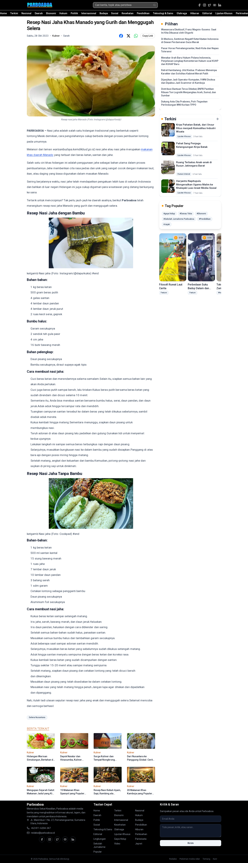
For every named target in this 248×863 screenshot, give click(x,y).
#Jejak (166, 224)
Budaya (104, 13)
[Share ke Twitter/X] (128, 36)
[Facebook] (199, 5)
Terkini (14, 13)
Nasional (26, 13)
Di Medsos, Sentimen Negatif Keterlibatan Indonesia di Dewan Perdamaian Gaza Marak (189, 41)
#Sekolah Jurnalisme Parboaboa (178, 219)
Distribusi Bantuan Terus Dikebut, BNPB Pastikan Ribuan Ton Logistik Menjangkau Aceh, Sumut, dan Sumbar (188, 92)
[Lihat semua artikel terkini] (217, 119)
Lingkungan (99, 839)
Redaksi (173, 859)
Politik (74, 13)
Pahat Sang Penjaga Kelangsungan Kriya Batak (192, 145)
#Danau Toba (186, 213)
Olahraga (182, 13)
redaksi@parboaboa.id (43, 832)
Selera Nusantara (37, 717)
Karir (215, 859)
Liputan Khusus (223, 13)
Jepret (138, 843)
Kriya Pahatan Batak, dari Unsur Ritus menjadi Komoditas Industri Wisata (196, 128)
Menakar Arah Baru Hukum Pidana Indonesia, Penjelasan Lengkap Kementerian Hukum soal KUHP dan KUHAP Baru (189, 61)
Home (3, 13)
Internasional (88, 13)
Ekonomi (51, 13)
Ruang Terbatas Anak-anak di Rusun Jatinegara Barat (194, 164)
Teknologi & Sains (163, 13)
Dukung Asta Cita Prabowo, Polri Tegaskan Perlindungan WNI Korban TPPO (184, 103)
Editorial (207, 13)
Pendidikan (143, 13)
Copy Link (147, 35)
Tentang (206, 859)
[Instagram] (204, 5)
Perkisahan (141, 834)
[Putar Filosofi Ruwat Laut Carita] (172, 257)
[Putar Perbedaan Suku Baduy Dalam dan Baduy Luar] (201, 257)
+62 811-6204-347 (41, 828)
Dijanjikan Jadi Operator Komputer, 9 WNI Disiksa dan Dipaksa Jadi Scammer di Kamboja (188, 81)
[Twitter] (209, 5)
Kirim (191, 843)
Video (117, 843)
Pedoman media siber (190, 859)
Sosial (114, 13)
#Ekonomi (201, 213)
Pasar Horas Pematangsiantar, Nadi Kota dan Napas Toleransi (190, 50)
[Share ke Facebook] (121, 36)
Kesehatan (127, 13)
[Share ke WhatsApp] (136, 36)
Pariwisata (140, 839)
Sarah (66, 35)
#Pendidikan (205, 219)
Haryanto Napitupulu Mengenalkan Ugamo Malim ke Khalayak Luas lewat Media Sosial (196, 184)
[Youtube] (214, 5)
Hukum (63, 13)
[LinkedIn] (219, 5)
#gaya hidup (169, 213)
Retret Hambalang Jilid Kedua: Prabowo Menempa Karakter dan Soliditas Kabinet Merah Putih (189, 72)
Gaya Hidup (120, 839)
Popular (97, 851)
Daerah (39, 13)
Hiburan (194, 13)
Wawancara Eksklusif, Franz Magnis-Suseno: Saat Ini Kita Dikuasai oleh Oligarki (188, 31)
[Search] (154, 5)
